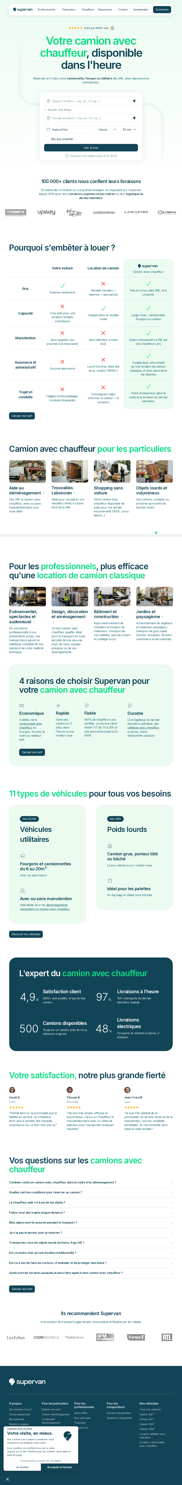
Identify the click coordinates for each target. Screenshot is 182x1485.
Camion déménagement (56, 1414)
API (76, 1432)
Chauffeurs (87, 9)
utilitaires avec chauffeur (143, 727)
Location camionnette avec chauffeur (152, 1444)
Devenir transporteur (119, 1412)
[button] (7, 1479)
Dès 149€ (115, 818)
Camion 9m (147, 1419)
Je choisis (22, 1467)
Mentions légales (19, 1424)
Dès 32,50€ (29, 818)
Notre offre (80, 1412)
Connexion (162, 9)
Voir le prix (91, 147)
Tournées (80, 1422)
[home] (21, 9)
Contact (122, 9)
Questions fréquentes (119, 1417)
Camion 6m (147, 1414)
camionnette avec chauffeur (30, 725)
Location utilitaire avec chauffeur (153, 1435)
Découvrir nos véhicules (26, 934)
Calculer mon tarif (22, 415)
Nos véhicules (82, 1417)
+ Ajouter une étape (57, 109)
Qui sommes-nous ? (20, 1409)
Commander (140, 9)
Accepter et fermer (59, 1467)
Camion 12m (147, 1424)
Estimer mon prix (51, 1409)
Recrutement (16, 1419)
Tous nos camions (150, 1409)
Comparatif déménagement (51, 1421)
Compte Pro (81, 1427)
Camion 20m (147, 1428)
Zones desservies (19, 1414)
